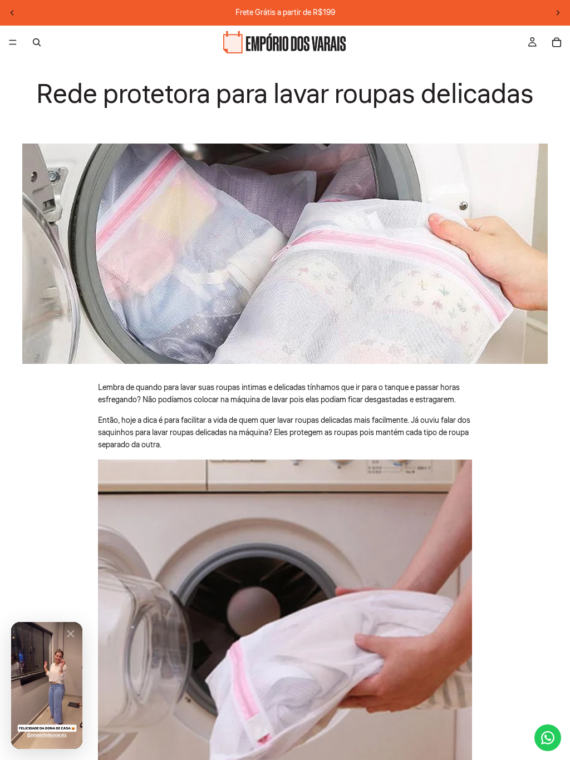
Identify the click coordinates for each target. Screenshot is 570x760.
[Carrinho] (556, 42)
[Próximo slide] (558, 13)
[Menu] (13, 42)
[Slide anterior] (12, 13)
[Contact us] (547, 737)
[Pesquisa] (36, 42)
